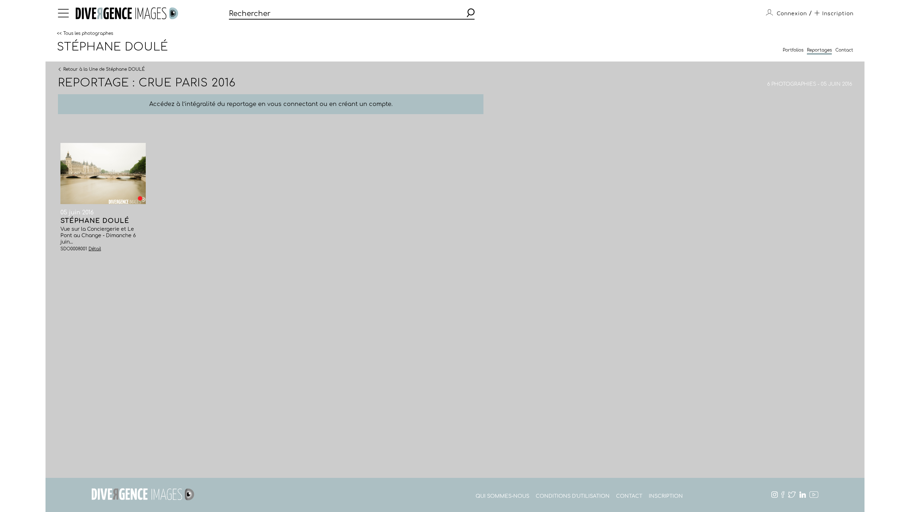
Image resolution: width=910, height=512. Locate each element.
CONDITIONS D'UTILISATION (573, 496)
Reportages (819, 50)
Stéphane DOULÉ (112, 47)
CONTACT (629, 496)
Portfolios (793, 50)
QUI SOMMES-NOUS (502, 496)
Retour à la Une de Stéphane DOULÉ (104, 69)
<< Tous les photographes (85, 33)
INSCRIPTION (666, 496)
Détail (95, 248)
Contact (844, 50)
